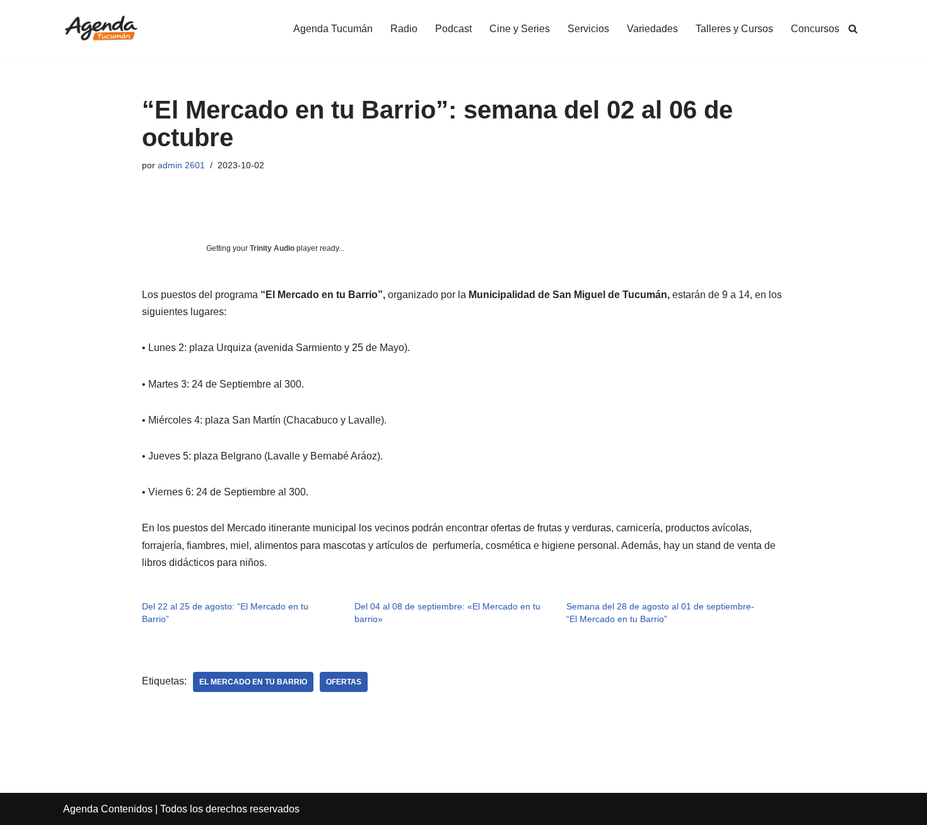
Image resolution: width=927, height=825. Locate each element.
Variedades (652, 28)
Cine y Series (519, 28)
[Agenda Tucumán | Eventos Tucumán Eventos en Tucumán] (101, 29)
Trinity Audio (272, 248)
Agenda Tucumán (333, 28)
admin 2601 (181, 165)
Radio (403, 28)
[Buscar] (853, 28)
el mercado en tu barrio (253, 682)
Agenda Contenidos (108, 809)
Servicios (588, 28)
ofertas (343, 682)
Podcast (453, 28)
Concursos (815, 28)
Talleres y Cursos (734, 28)
